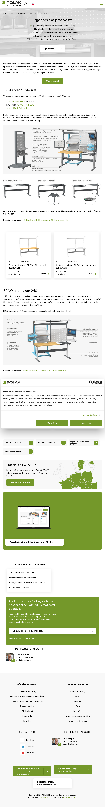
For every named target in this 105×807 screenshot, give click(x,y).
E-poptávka (27, 716)
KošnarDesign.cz (46, 797)
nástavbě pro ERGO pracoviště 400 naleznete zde (45, 220)
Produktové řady (18, 13)
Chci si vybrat (52, 81)
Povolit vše (86, 423)
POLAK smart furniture (19, 587)
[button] (34, 4)
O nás (77, 696)
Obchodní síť (27, 711)
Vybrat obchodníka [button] (20, 482)
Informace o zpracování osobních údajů (27, 696)
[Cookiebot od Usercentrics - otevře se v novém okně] (91, 382)
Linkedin (30, 746)
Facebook (30, 740)
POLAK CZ (11, 2)
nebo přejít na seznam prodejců (22, 638)
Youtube (30, 752)
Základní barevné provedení (21, 572)
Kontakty (27, 721)
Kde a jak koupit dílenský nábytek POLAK (27, 582)
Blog (78, 706)
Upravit (50, 423)
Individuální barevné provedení (22, 577)
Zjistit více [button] (49, 48)
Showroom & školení (78, 721)
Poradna (77, 701)
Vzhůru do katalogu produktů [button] (28, 631)
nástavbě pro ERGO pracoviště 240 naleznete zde (45, 370)
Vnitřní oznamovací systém (78, 716)
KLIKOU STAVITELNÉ (25, 105)
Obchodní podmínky (27, 691)
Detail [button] (43, 274)
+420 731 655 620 (24, 657)
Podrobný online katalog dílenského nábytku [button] (31, 542)
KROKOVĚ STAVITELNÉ (15, 102)
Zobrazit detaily (90, 415)
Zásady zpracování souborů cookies (27, 701)
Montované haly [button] (67, 769)
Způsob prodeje (27, 706)
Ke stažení (77, 711)
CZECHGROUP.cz (70, 797)
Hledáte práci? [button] (46, 782)
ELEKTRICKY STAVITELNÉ (16, 108)
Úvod (4, 13)
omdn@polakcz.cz (24, 660)
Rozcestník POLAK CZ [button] (28, 771)
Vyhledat (25, 4)
